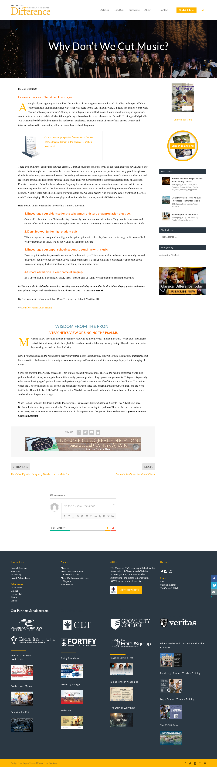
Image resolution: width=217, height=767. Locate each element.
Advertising (16, 574)
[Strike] (78, 516)
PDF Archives (67, 584)
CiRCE (163, 581)
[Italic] (69, 516)
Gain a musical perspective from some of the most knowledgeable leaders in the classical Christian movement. (69, 142)
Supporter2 (192, 189)
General (14, 590)
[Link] (100, 516)
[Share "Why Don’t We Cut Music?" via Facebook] (79, 432)
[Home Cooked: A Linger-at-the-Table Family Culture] (166, 181)
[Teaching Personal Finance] (166, 216)
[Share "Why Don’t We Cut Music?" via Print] (98, 432)
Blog (184, 184)
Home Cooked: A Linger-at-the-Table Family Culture (187, 180)
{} (104, 516)
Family (195, 187)
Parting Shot (16, 593)
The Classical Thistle (169, 588)
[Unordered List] (87, 516)
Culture (189, 184)
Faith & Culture (186, 187)
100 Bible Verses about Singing (36, 307)
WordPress (53, 763)
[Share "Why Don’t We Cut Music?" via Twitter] (85, 432)
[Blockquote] (91, 516)
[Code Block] (95, 516)
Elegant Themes (29, 763)
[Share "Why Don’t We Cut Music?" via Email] (91, 432)
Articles (104, 10)
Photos (14, 597)
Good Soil (119, 10)
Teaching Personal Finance (185, 214)
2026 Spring (176, 184)
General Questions (19, 567)
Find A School (186, 9)
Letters (14, 600)
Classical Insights (168, 584)
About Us (65, 567)
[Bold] (64, 516)
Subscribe (134, 10)
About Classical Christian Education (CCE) (72, 573)
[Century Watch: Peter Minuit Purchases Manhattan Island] (166, 200)
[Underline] (73, 516)
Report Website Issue (20, 577)
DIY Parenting (192, 217)
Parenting (183, 189)
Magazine (175, 189)
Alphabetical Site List (169, 255)
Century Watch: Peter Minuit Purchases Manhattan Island (186, 199)
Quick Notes (16, 587)
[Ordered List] (82, 516)
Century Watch (192, 203)
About (147, 10)
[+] (108, 516)
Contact (163, 10)
